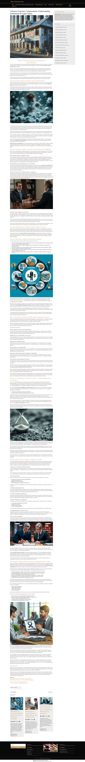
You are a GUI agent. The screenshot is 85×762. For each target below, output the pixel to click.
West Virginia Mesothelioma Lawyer (62, 55)
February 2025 (30, 749)
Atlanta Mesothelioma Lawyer (61, 32)
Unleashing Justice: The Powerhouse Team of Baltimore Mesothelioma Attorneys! (46, 709)
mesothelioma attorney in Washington (16, 300)
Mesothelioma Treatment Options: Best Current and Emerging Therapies (17, 715)
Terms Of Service (59, 4)
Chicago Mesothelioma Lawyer (61, 34)
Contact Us (14, 6)
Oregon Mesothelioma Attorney (61, 50)
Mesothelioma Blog (39, 4)
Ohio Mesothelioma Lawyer (60, 47)
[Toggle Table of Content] (19, 688)
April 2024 (29, 751)
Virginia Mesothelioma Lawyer (61, 52)
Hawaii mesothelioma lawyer (40, 662)
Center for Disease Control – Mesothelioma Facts (18, 681)
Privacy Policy (51, 4)
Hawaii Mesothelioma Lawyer (61, 37)
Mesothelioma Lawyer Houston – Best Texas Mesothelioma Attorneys (22, 679)
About (45, 4)
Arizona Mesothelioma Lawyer (61, 29)
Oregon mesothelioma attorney (45, 219)
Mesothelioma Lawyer (63, 751)
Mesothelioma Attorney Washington (62, 60)
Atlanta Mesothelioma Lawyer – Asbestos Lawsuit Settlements (21, 678)
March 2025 (30, 747)
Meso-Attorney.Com (17, 1)
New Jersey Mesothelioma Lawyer (62, 42)
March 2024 (30, 754)
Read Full (14, 735)
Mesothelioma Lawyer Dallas (61, 57)
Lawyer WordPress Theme (37, 758)
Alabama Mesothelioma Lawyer (61, 27)
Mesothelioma (62, 747)
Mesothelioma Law (63, 749)
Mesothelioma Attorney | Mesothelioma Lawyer (25, 4)
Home (13, 4)
